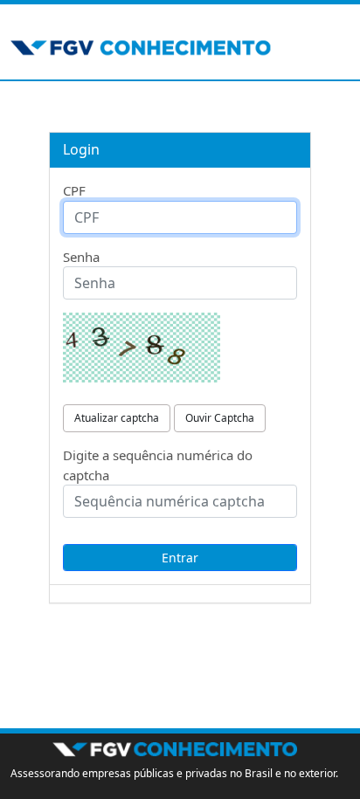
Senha (81, 256)
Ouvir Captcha (219, 417)
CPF (74, 190)
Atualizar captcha (116, 417)
